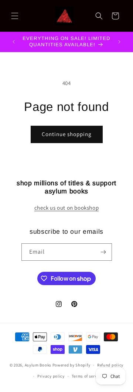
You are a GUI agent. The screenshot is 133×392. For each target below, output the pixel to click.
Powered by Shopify (71, 365)
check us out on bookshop (66, 207)
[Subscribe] (103, 252)
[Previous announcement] (14, 42)
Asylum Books (38, 365)
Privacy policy (51, 376)
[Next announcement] (119, 42)
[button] (15, 16)
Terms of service (87, 376)
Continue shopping (67, 134)
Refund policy (110, 365)
